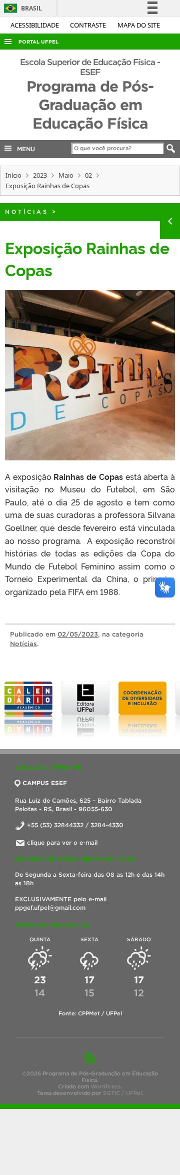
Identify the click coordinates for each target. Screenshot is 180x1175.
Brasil (21, 8)
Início (14, 175)
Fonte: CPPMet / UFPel (90, 1013)
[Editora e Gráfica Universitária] (86, 710)
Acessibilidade (35, 25)
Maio (66, 175)
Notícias (26, 212)
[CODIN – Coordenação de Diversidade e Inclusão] (142, 710)
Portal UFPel (38, 42)
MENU (24, 149)
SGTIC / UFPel (122, 1093)
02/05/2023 (78, 634)
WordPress (105, 1086)
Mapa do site (139, 25)
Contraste (89, 25)
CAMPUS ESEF (44, 783)
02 (88, 175)
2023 (40, 175)
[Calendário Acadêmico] (28, 710)
